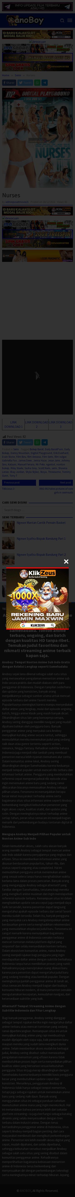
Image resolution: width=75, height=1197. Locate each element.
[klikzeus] (37, 598)
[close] (66, 561)
